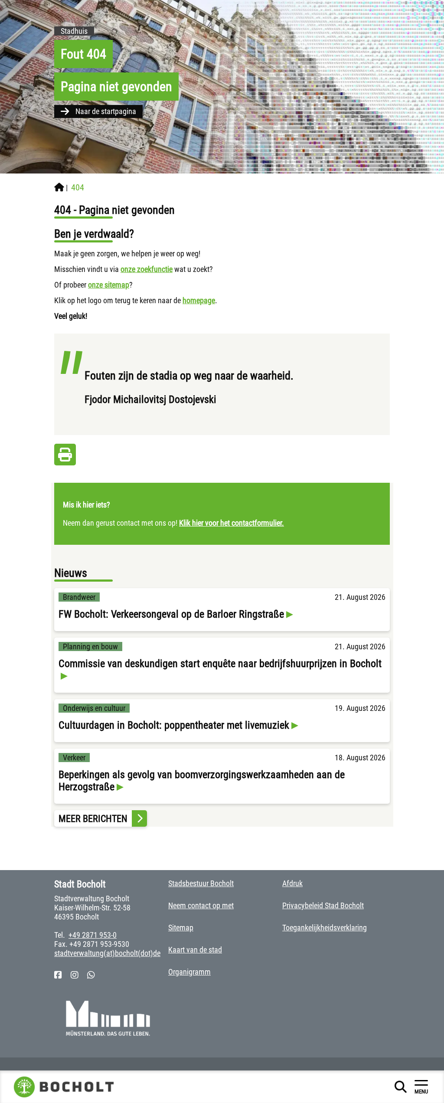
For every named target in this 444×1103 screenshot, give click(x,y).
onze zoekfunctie (147, 269)
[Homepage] (59, 187)
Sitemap (180, 927)
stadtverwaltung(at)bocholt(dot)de (107, 953)
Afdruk (292, 883)
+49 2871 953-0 (93, 934)
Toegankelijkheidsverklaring (324, 927)
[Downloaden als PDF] (65, 456)
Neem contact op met (201, 905)
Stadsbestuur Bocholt (201, 883)
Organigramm (189, 971)
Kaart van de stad (195, 949)
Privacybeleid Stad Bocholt (323, 905)
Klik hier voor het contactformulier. (231, 522)
